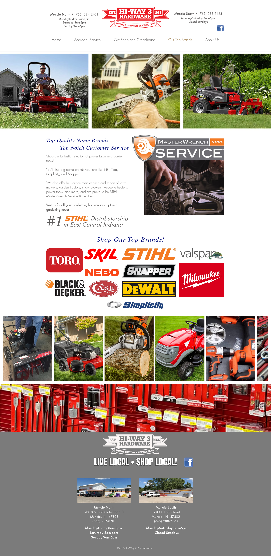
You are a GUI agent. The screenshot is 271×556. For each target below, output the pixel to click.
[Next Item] (262, 348)
